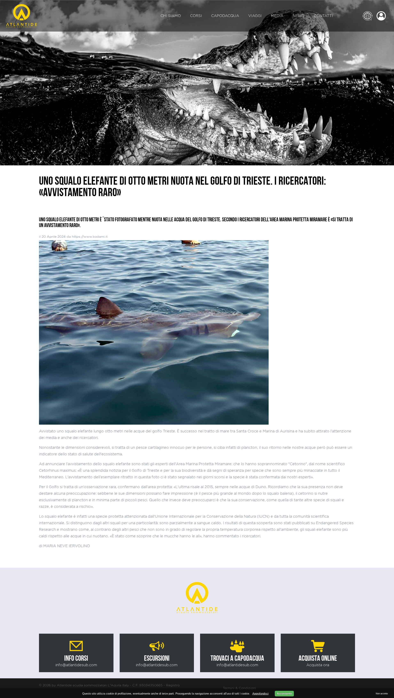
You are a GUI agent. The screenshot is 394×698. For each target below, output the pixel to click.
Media (277, 16)
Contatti (323, 16)
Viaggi (255, 16)
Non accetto (382, 693)
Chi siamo (170, 16)
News (299, 16)
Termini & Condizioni (239, 688)
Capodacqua (225, 16)
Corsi (196, 16)
